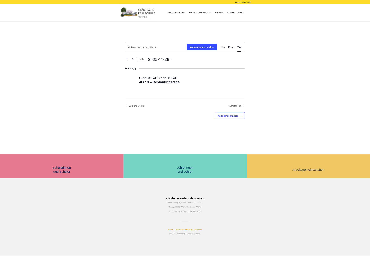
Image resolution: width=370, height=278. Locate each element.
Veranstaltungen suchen (202, 46)
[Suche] (248, 12)
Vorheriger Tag (136, 105)
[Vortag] (127, 59)
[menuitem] (176, 12)
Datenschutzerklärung (183, 229)
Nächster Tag (234, 105)
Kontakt (171, 229)
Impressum (198, 229)
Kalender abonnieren (228, 115)
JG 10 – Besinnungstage (159, 81)
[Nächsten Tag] (132, 59)
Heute (141, 59)
